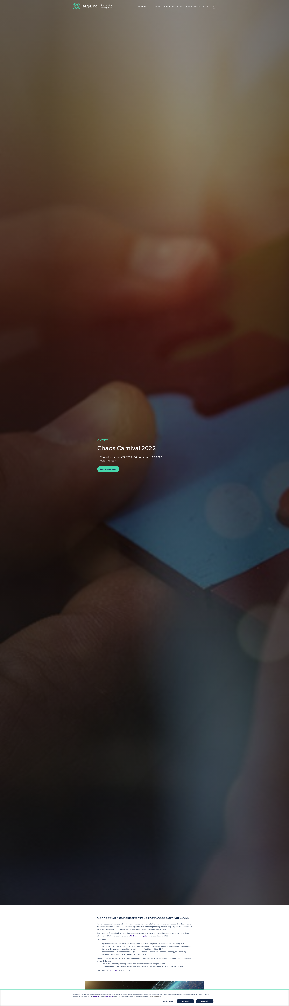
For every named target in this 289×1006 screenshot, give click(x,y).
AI (173, 6)
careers (188, 6)
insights (166, 6)
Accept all (204, 1001)
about (179, 6)
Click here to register (139, 936)
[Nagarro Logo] (92, 6)
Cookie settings (168, 1001)
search (208, 6)
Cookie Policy (96, 997)
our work (156, 6)
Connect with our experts (108, 469)
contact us (199, 6)
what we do (143, 6)
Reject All (185, 1001)
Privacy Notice (108, 997)
